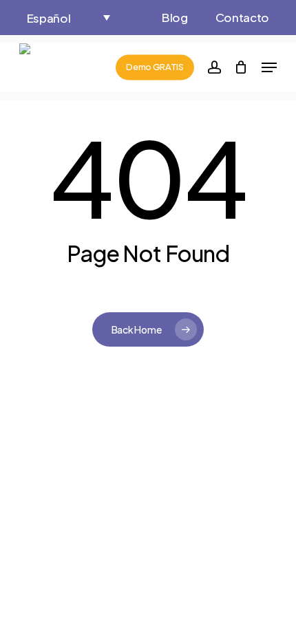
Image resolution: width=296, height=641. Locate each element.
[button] (68, 17)
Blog (175, 17)
